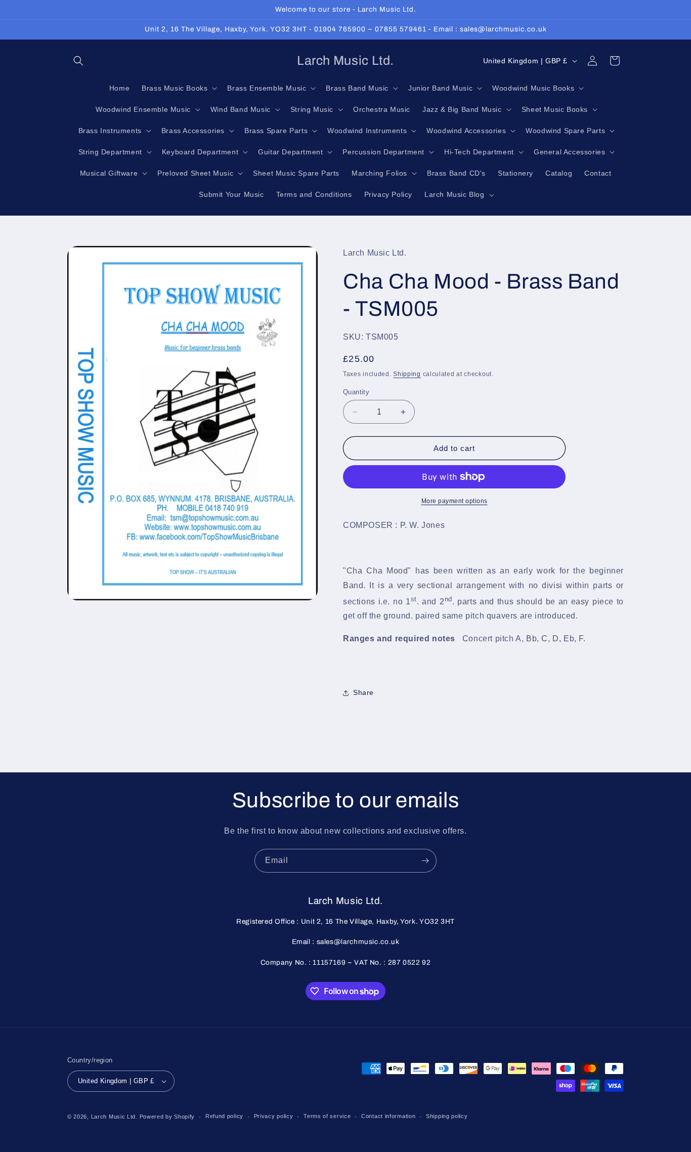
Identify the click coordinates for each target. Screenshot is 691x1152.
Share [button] (363, 692)
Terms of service (327, 1116)
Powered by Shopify (167, 1117)
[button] (78, 61)
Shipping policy (447, 1116)
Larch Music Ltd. (114, 1117)
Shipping (407, 374)
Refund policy (224, 1116)
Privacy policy (273, 1116)
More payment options (454, 501)
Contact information (388, 1116)
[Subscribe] (425, 861)
